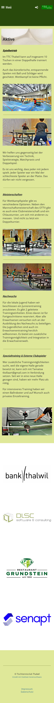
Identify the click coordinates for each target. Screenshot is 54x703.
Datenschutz (27, 691)
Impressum (27, 689)
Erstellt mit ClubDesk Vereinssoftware (27, 677)
